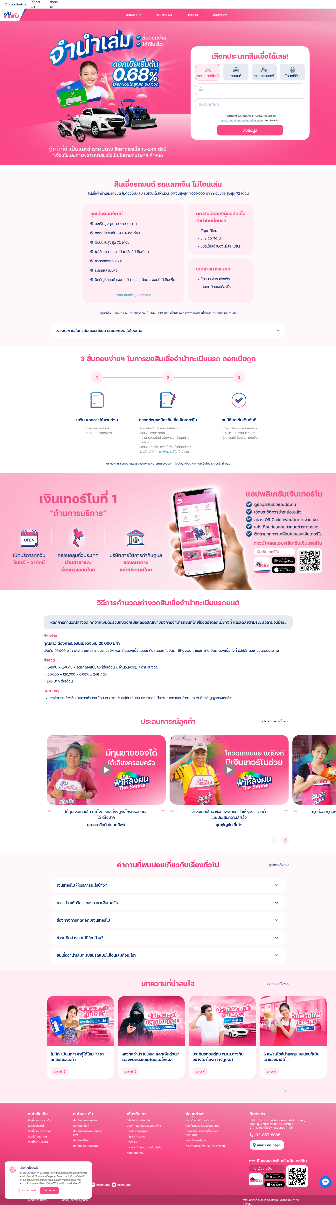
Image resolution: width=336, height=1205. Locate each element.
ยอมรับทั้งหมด (49, 1190)
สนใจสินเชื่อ (133, 15)
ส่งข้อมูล (250, 130)
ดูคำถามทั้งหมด (279, 864)
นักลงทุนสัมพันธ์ (15, 4)
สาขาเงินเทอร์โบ (167, 451)
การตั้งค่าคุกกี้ (29, 1190)
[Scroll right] (285, 1091)
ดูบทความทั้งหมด (278, 983)
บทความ (192, 15)
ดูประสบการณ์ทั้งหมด (275, 721)
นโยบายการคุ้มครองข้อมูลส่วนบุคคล (242, 120)
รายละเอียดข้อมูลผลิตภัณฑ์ (133, 294)
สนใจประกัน (164, 15)
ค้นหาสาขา (220, 15)
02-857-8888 (268, 1135)
